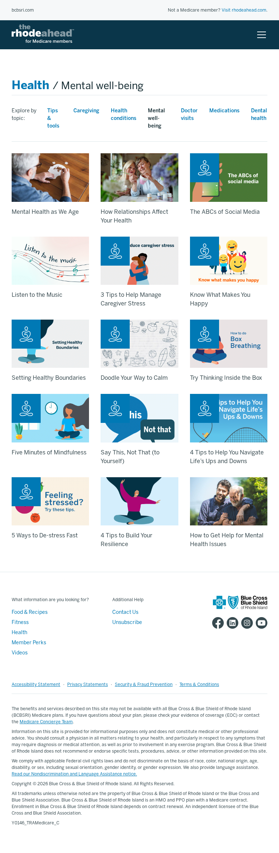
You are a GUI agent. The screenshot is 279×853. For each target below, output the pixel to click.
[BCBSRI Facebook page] (216, 623)
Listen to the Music (37, 294)
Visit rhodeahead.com (244, 10)
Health (30, 85)
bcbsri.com (23, 10)
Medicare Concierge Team (46, 721)
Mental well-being (156, 118)
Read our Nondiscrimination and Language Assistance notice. (74, 774)
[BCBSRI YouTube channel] (260, 623)
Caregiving (86, 111)
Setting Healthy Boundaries (49, 377)
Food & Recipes (30, 612)
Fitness (20, 622)
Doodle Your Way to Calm (134, 377)
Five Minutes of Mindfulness (49, 452)
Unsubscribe (127, 622)
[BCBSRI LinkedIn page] (231, 623)
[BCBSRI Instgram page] (245, 623)
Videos (20, 653)
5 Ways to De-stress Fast (45, 535)
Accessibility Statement (36, 684)
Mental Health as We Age (45, 211)
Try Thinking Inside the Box (226, 377)
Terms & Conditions (199, 684)
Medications (224, 111)
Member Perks (29, 643)
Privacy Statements (87, 684)
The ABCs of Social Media (225, 211)
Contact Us (125, 612)
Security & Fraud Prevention (144, 684)
